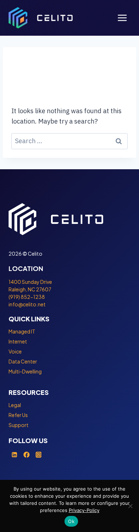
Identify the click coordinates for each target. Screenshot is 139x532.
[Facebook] (27, 454)
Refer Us (18, 415)
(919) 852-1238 (27, 296)
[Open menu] (122, 17)
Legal (15, 405)
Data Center (23, 361)
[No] (130, 506)
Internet (18, 341)
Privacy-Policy (84, 510)
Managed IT (22, 331)
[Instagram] (38, 454)
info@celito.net (27, 304)
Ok (71, 521)
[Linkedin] (15, 454)
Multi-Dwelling (25, 371)
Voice (15, 351)
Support (19, 425)
